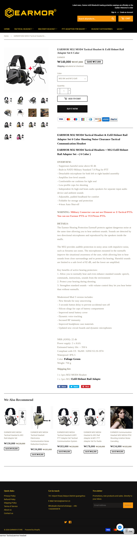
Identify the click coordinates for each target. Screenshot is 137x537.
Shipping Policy (10, 503)
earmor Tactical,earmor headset (13, 535)
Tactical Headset (23, 29)
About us (8, 510)
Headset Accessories (102, 29)
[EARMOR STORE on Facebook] (70, 522)
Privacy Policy (10, 496)
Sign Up (128, 505)
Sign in (113, 12)
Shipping (60, 66)
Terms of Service (11, 506)
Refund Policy (9, 499)
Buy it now (72, 109)
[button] (119, 528)
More (119, 29)
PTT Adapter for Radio (73, 29)
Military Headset (47, 29)
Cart (127, 18)
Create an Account (126, 12)
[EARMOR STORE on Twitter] (65, 522)
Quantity (60, 86)
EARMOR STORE (16, 530)
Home (7, 29)
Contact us (8, 513)
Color (59, 73)
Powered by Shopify (32, 530)
